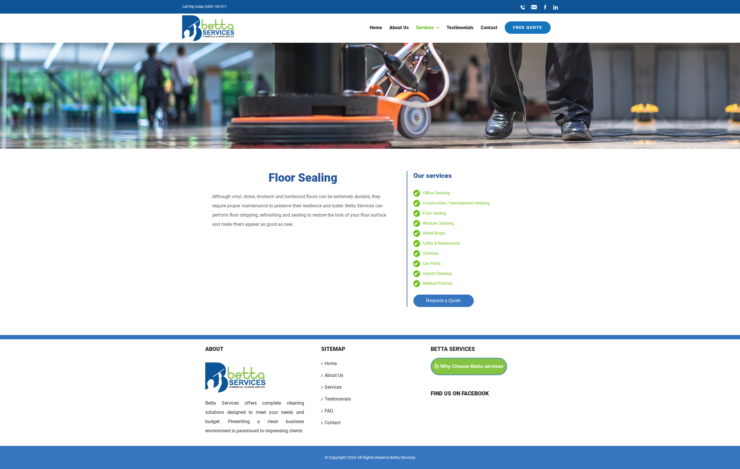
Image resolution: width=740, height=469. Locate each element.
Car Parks (432, 263)
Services (333, 387)
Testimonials (338, 399)
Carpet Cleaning (437, 273)
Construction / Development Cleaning (456, 203)
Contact (333, 422)
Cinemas (431, 253)
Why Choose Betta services (471, 366)
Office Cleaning (436, 193)
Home (331, 363)
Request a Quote (443, 300)
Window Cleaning (438, 223)
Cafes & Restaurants (441, 243)
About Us (334, 375)
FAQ (329, 411)
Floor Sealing (434, 213)
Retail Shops (434, 233)
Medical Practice (437, 283)
